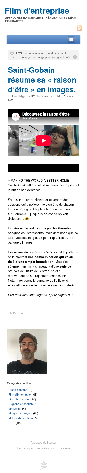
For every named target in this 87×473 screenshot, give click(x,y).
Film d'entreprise (37, 10)
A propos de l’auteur (43, 442)
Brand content (17, 390)
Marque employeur (20, 413)
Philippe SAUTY (26, 96)
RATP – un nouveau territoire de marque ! (41, 53)
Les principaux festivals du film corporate (43, 448)
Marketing (14, 408)
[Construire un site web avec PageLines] (43, 465)
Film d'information (19, 394)
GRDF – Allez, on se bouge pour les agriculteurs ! (41, 57)
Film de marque (44, 96)
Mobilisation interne (20, 418)
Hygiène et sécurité (21, 404)
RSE (11, 423)
